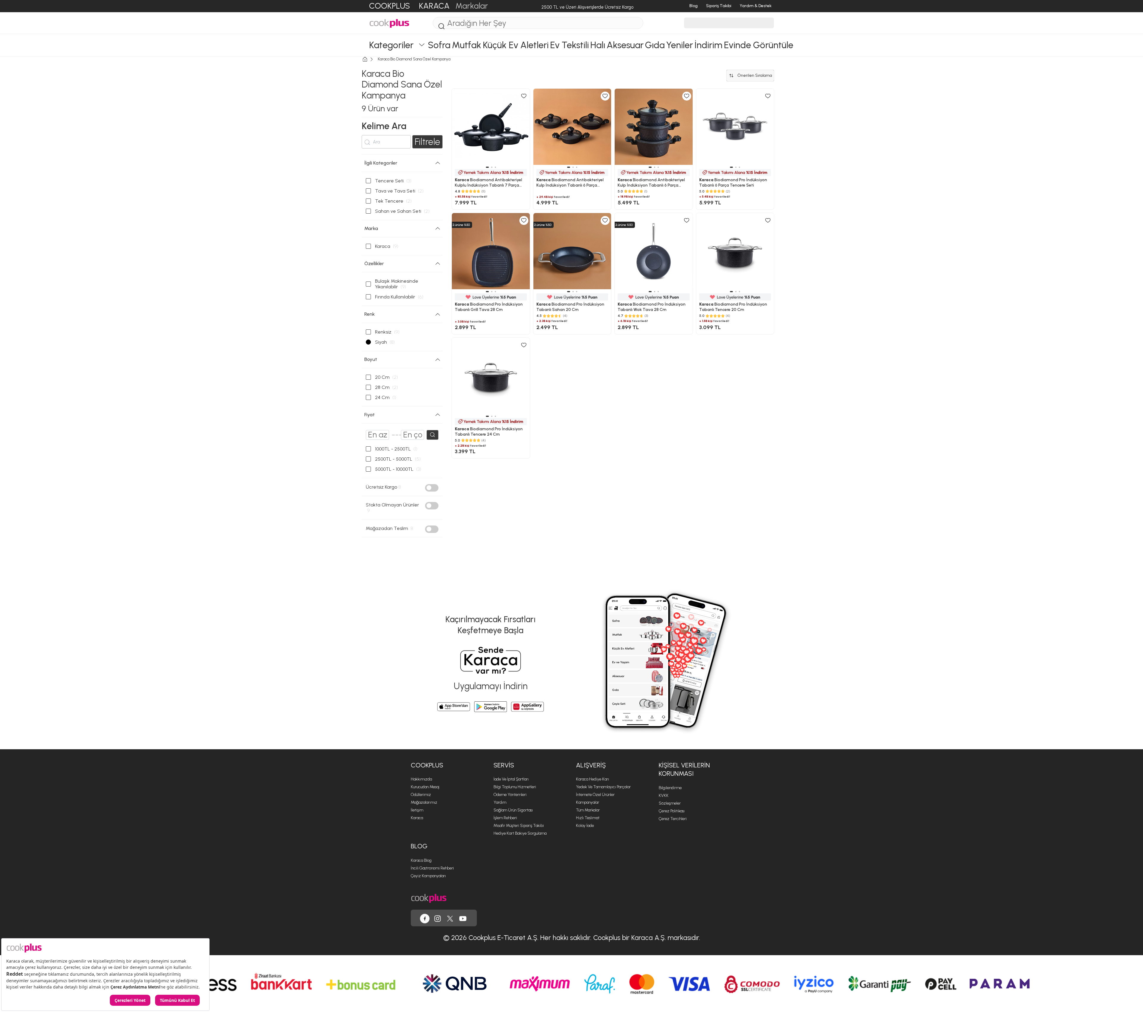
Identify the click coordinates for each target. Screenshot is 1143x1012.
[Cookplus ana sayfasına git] (429, 898)
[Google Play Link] (490, 706)
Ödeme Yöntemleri (510, 794)
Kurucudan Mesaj (425, 786)
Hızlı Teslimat (587, 817)
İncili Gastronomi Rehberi (432, 868)
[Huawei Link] (527, 706)
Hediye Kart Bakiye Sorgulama (520, 833)
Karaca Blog (421, 860)
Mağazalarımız (424, 802)
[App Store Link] (453, 706)
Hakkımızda (421, 779)
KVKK (664, 795)
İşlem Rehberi (505, 817)
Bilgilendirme (670, 787)
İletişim (417, 810)
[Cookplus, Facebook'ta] (425, 918)
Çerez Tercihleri (673, 818)
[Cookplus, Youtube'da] (463, 918)
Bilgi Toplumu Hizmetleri (515, 786)
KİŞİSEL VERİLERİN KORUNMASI (684, 769)
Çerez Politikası (672, 811)
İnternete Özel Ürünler (595, 794)
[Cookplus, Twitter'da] (450, 918)
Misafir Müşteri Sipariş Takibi (519, 825)
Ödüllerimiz (421, 794)
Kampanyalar (587, 802)
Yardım (500, 802)
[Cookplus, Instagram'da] (437, 918)
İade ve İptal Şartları (511, 779)
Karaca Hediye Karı (592, 779)
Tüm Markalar (588, 810)
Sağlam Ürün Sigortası (513, 810)
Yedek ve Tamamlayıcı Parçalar (603, 786)
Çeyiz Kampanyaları (428, 875)
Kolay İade (585, 825)
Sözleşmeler (670, 803)
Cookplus (427, 765)
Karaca (417, 817)
